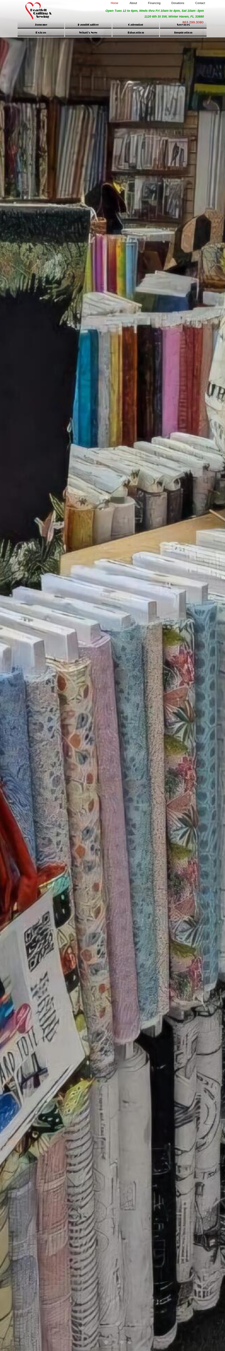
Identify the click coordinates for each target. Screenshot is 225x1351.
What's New (88, 33)
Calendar (135, 25)
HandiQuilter (88, 25)
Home (114, 3)
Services (183, 25)
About (133, 3)
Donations (177, 3)
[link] (115, 2)
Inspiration (183, 33)
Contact (200, 3)
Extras (41, 33)
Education (136, 33)
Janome (41, 25)
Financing (154, 3)
